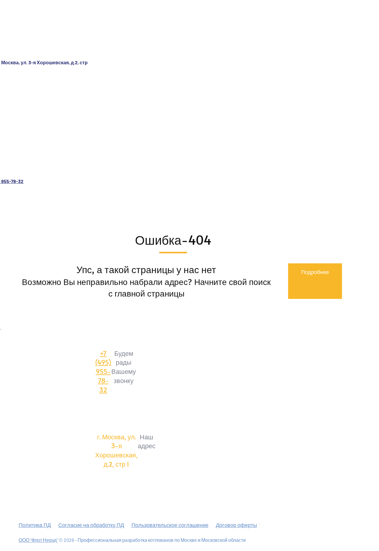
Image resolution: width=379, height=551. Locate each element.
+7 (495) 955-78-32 (103, 371)
